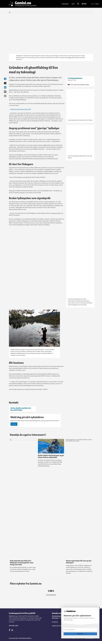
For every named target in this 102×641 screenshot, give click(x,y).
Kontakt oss (55, 621)
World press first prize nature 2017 (21, 109)
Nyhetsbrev (65, 4)
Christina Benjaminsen (58, 616)
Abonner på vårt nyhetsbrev (59, 625)
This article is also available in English (80, 84)
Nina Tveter (55, 618)
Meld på (14, 424)
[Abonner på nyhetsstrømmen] (12, 630)
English (97, 3)
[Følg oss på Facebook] (9, 630)
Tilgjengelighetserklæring (25, 638)
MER (84, 4)
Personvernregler (13, 638)
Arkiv (73, 4)
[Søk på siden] (78, 4)
